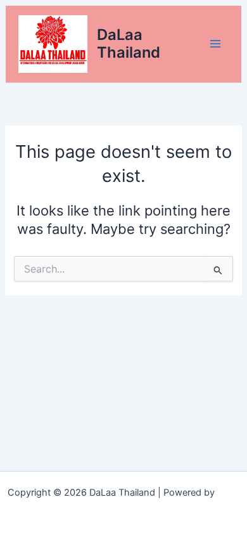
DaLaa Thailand (128, 43)
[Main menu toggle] (215, 43)
